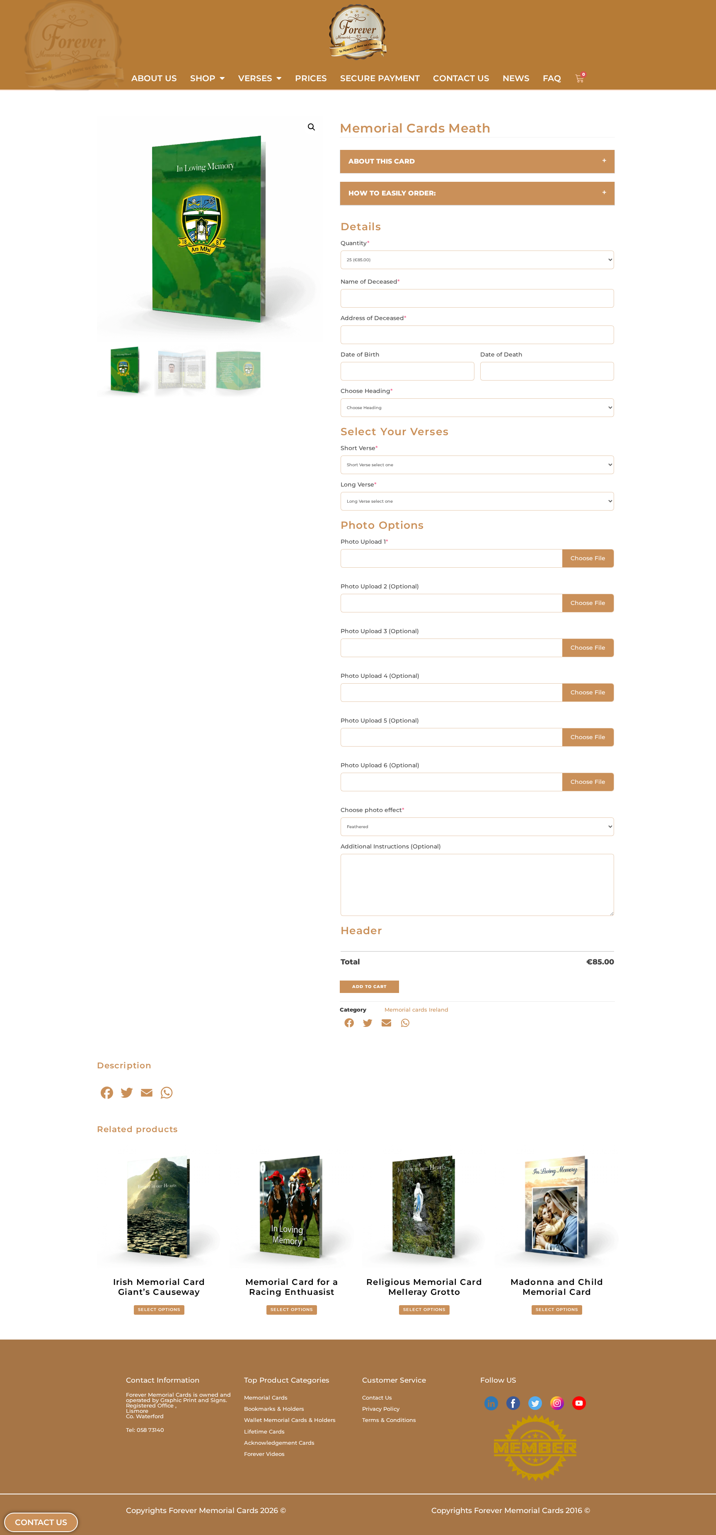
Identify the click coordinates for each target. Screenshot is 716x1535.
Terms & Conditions (389, 1420)
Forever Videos (264, 1454)
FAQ (552, 78)
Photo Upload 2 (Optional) (380, 586)
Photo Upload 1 (364, 541)
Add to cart (369, 986)
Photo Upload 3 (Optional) (380, 631)
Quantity (355, 243)
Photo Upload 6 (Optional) (380, 765)
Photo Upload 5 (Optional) (380, 720)
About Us (154, 78)
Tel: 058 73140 (145, 1430)
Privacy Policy (380, 1408)
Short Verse (359, 448)
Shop (202, 78)
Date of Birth (360, 354)
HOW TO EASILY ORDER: (392, 193)
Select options (159, 1309)
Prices (311, 78)
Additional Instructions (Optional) (391, 846)
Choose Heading (367, 391)
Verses (255, 78)
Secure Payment (380, 78)
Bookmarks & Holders (274, 1408)
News (516, 78)
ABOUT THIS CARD (381, 161)
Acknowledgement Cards (279, 1442)
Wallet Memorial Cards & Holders (290, 1420)
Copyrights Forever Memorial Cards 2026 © (206, 1510)
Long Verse (359, 484)
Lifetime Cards (264, 1431)
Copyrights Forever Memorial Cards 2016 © (510, 1510)
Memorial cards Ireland (416, 1009)
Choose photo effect (372, 810)
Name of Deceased (370, 281)
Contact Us (461, 78)
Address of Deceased (373, 318)
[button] (311, 127)
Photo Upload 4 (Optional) (380, 676)
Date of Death (501, 354)
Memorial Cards (266, 1397)
